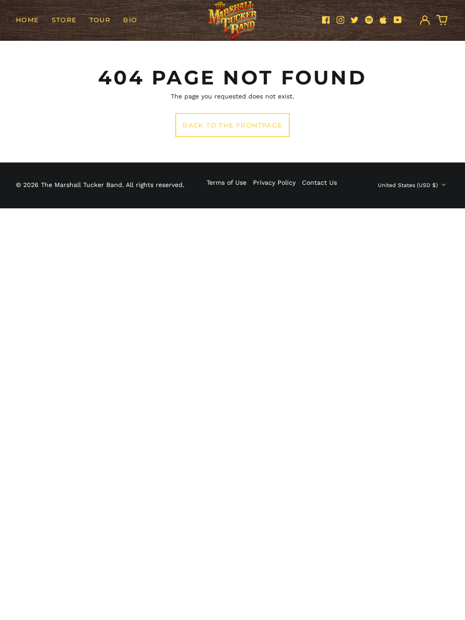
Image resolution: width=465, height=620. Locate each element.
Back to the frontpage (232, 125)
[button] (442, 20)
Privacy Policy (274, 182)
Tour (100, 20)
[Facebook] (326, 20)
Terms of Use (227, 182)
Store (64, 20)
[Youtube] (398, 20)
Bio (130, 20)
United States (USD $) (409, 185)
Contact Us (319, 182)
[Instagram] (340, 20)
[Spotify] (369, 20)
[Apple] (383, 20)
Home (27, 20)
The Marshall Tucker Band (81, 184)
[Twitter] (355, 20)
